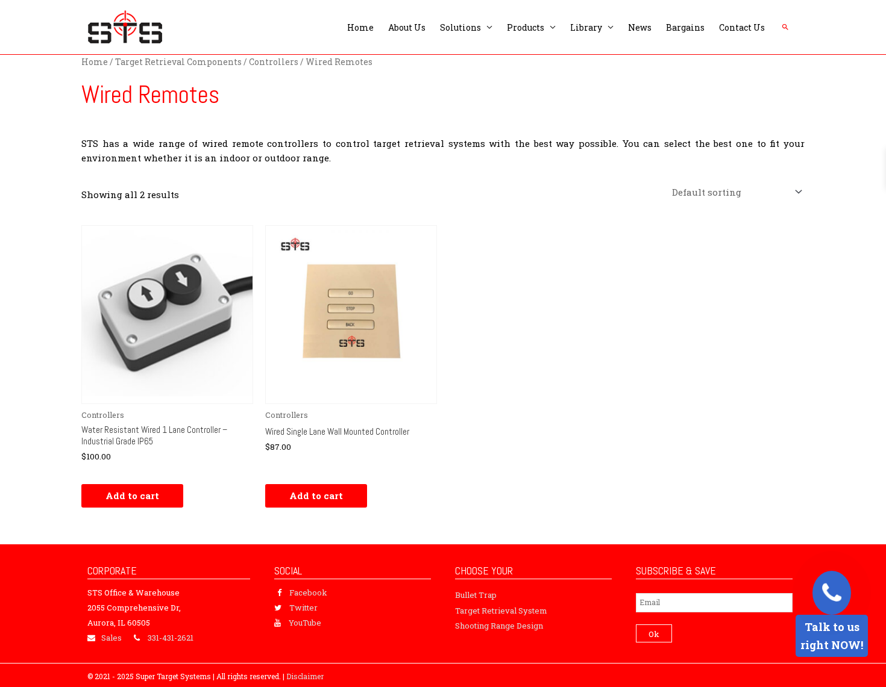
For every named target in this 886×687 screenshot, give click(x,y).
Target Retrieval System (501, 610)
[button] (785, 27)
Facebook (308, 592)
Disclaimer (305, 676)
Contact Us (742, 27)
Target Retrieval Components (178, 62)
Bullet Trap (476, 594)
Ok (654, 634)
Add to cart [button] (132, 496)
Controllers (273, 62)
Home (360, 27)
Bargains (685, 27)
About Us (407, 27)
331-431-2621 (170, 637)
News (640, 27)
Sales (111, 637)
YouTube (305, 622)
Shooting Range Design (499, 625)
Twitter (303, 607)
